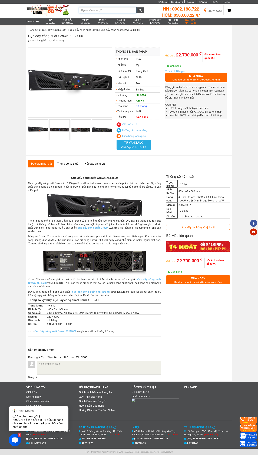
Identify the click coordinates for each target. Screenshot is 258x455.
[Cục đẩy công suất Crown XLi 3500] (70, 83)
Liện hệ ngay (33, 396)
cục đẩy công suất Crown (93, 227)
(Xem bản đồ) (113, 434)
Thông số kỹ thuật (68, 163)
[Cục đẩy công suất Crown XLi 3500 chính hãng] (94, 261)
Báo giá (190, 1)
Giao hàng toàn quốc (133, 136)
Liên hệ (226, 1)
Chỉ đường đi (129, 124)
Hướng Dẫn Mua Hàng (91, 405)
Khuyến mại (177, 1)
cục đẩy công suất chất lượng (91, 291)
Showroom (214, 10)
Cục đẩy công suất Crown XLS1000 (55, 331)
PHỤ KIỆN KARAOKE (173, 21)
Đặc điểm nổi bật (41, 163)
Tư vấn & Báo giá (175, 71)
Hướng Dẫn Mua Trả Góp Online (97, 410)
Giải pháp (203, 1)
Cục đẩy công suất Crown (84, 30)
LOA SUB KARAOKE (120, 21)
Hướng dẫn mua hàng (134, 130)
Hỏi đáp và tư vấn (95, 163)
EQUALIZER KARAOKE (155, 21)
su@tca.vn (87, 442)
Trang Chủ (34, 30)
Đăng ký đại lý (34, 405)
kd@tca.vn (140, 442)
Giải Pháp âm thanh (190, 21)
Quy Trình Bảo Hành (90, 396)
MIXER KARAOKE (138, 21)
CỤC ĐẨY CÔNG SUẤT (67, 21)
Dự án (215, 1)
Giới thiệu (162, 1)
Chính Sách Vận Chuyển (92, 401)
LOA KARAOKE (50, 21)
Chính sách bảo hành (38, 401)
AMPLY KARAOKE (85, 21)
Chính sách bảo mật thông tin (95, 392)
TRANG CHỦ (32, 21)
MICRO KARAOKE (103, 21)
